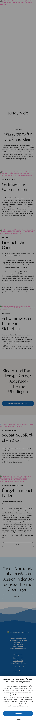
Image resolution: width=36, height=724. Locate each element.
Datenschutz (24, 706)
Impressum (13, 706)
